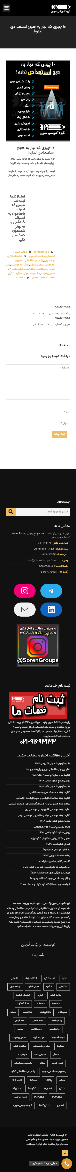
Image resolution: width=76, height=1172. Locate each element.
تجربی (40, 995)
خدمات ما (34, 927)
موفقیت (50, 278)
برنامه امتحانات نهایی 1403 (56, 856)
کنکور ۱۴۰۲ (44, 1106)
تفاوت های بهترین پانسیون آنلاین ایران (51, 775)
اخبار (64, 978)
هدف (42, 278)
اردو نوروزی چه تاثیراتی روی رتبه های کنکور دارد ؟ (46, 867)
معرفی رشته (40, 1055)
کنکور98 (32, 1089)
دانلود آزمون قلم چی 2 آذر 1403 (54, 787)
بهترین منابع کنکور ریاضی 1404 (55, 833)
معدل (56, 1055)
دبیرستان (62, 1012)
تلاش (26, 265)
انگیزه (49, 987)
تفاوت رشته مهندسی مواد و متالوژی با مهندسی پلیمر (44, 815)
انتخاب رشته (31, 978)
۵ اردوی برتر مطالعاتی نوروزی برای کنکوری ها (48, 769)
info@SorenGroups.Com (42, 560)
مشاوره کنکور (15, 273)
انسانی (14, 978)
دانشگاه (40, 1004)
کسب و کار (17, 1080)
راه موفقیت (16, 265)
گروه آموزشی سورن (22, 1106)
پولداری (48, 1080)
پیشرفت (34, 265)
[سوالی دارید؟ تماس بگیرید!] (66, 1163)
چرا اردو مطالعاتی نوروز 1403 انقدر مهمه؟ (50, 879)
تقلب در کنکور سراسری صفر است (54, 861)
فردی (54, 913)
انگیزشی (63, 987)
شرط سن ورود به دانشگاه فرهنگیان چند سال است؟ (45, 884)
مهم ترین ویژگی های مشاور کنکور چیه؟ (50, 873)
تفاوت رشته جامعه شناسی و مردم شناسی (49, 792)
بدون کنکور (33, 987)
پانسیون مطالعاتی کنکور (23, 1072)
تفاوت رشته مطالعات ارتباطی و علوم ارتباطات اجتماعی (43, 798)
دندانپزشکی (45, 1012)
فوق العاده (22, 913)
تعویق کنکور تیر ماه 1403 (58, 844)
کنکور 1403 (57, 1097)
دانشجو (56, 1004)
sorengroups (41, 252)
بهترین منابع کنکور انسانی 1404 (54, 781)
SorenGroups (47, 566)
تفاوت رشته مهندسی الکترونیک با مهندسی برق (47, 810)
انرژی (10, 256)
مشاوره (60, 1046)
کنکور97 (47, 1089)
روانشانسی (30, 269)
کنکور (21, 269)
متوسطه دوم (58, 1038)
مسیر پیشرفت (48, 273)
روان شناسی (42, 269)
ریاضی (20, 1029)
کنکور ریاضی (20, 1097)
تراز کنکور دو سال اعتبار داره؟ (56, 850)
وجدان (35, 278)
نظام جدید (57, 1063)
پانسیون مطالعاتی (34, 261)
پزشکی (62, 1080)
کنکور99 (13, 269)
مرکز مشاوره (38, 1038)
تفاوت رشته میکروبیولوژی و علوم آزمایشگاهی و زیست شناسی (39, 804)
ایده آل (20, 908)
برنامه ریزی (49, 261)
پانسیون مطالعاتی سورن (54, 1072)
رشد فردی (19, 1021)
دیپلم (13, 1012)
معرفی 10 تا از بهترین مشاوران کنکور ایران (50, 838)
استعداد (18, 256)
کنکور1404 (39, 1097)
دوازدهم (27, 1012)
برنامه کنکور (55, 995)
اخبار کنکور (49, 978)
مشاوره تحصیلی (36, 256)
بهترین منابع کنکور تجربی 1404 (55, 821)
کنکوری (60, 1106)
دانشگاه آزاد (23, 1004)
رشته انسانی (37, 1021)
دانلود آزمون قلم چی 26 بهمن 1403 (52, 764)
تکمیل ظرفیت (23, 995)
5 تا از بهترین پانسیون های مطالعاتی (52, 827)
